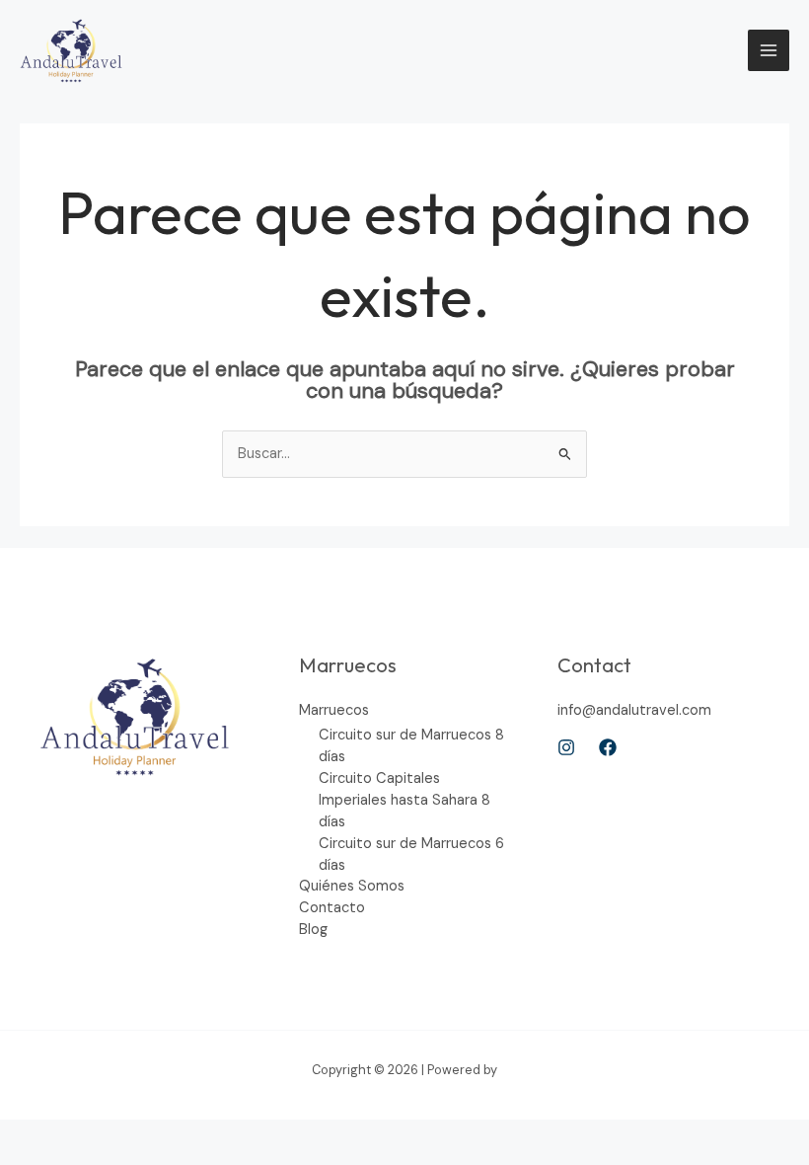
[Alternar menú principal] (768, 50)
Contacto (332, 907)
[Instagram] (566, 747)
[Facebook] (608, 747)
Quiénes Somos (351, 886)
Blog (313, 929)
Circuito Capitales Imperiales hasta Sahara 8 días (404, 800)
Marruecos (334, 710)
